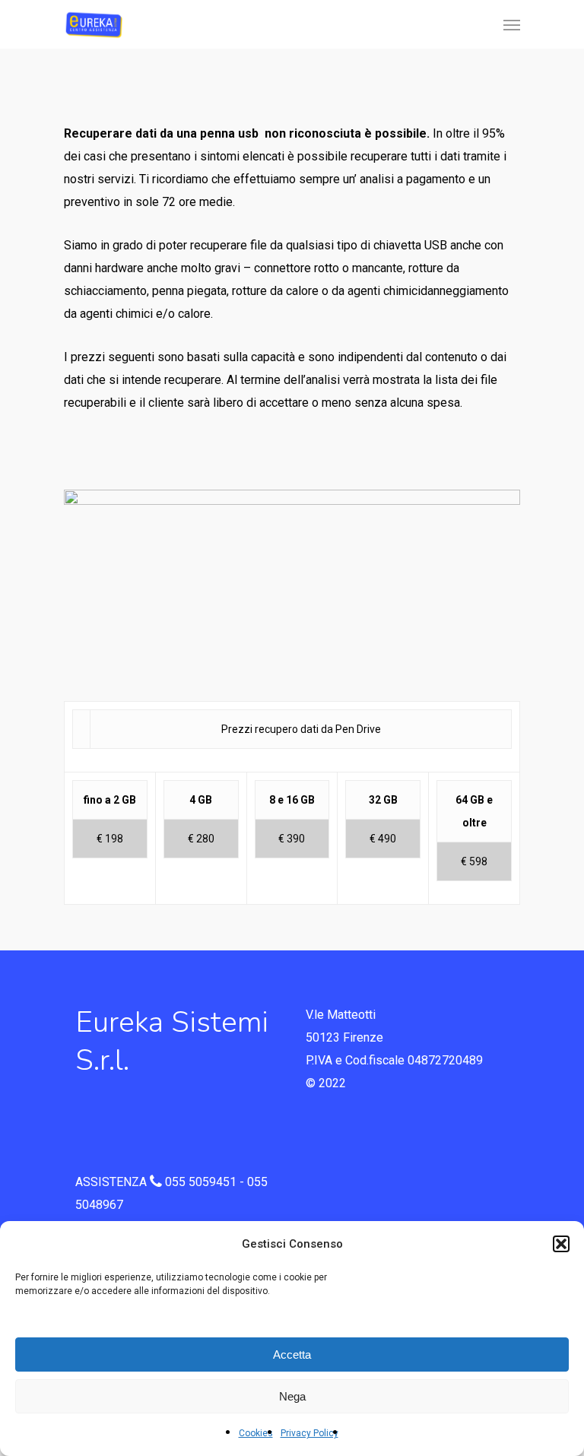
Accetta (292, 1354)
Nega (292, 1396)
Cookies (256, 1433)
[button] (561, 1243)
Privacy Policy (309, 1433)
